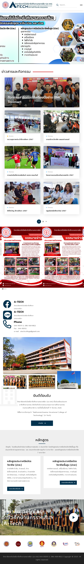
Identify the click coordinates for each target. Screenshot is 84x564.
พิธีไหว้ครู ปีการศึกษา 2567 (17, 211)
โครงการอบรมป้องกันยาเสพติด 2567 (59, 175)
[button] (76, 60)
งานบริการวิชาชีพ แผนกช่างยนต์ (57, 139)
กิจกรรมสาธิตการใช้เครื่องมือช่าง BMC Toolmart (34, 99)
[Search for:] (66, 5)
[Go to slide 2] (2, 288)
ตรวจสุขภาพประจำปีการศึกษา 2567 (20, 139)
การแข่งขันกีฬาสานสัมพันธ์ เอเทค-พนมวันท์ (22, 175)
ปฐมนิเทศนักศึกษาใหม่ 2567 (56, 211)
